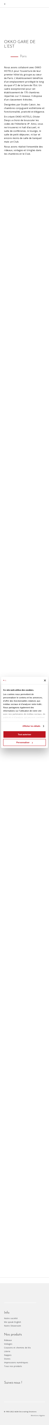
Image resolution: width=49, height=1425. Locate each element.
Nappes (8, 1355)
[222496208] (24, 1194)
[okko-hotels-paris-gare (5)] (24, 1050)
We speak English (12, 1322)
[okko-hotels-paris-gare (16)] (24, 568)
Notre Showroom (12, 1325)
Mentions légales (38, 1415)
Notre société (11, 1318)
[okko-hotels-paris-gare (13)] (24, 520)
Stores (7, 1358)
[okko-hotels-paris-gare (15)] (24, 279)
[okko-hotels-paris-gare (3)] (24, 905)
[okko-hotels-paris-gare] (24, 183)
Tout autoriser (24, 734)
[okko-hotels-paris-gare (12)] (24, 376)
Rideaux (8, 1340)
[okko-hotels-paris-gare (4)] (24, 857)
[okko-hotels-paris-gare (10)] (24, 424)
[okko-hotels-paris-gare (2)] (24, 1002)
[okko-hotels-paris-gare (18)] (24, 231)
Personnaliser (23, 742)
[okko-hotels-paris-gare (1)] (24, 953)
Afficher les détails (31, 726)
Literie (7, 1351)
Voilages (8, 1344)
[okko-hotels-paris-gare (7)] (24, 761)
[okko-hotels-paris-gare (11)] (24, 616)
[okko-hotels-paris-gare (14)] (24, 472)
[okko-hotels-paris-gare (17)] (24, 1098)
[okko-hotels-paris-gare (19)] (24, 1146)
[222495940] (24, 1242)
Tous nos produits (13, 1366)
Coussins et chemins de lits (17, 1347)
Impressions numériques (16, 1362)
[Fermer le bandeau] (45, 680)
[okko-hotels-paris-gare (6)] (24, 809)
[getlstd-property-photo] (24, 327)
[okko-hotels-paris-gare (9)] (24, 665)
